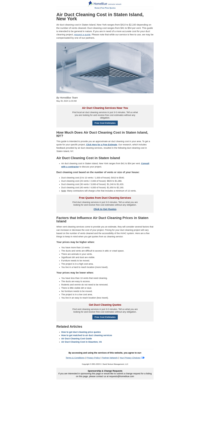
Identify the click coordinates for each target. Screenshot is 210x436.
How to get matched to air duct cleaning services (86, 335)
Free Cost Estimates (105, 123)
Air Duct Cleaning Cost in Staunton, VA (81, 342)
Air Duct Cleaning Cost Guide (76, 338)
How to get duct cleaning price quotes (81, 332)
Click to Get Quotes (105, 209)
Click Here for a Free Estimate (101, 144)
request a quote (82, 34)
